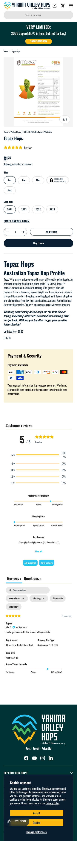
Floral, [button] (14, 645)
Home (6, 52)
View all (38, 551)
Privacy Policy (52, 803)
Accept (36, 813)
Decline (36, 822)
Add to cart (51, 231)
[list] (38, 91)
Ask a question (30, 562)
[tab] (32, 578)
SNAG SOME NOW (38, 41)
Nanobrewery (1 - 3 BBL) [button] (48, 645)
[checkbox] (58, 598)
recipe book (10, 320)
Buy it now (38, 243)
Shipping (8, 164)
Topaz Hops (16, 52)
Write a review (47, 562)
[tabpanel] (38, 633)
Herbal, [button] (20, 645)
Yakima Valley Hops (12, 132)
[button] (63, 5)
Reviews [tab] (14, 578)
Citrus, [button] (9, 645)
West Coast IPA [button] (12, 657)
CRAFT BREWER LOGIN (16, 221)
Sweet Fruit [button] (28, 645)
